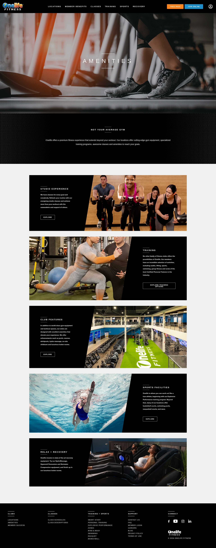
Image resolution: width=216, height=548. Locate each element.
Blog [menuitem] (130, 531)
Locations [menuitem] (54, 6)
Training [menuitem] (110, 6)
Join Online (194, 6)
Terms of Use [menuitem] (135, 536)
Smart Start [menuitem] (94, 520)
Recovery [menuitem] (139, 6)
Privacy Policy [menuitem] (135, 533)
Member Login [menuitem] (135, 525)
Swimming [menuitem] (93, 533)
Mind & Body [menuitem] (94, 531)
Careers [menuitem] (132, 528)
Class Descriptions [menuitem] (58, 522)
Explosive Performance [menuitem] (100, 525)
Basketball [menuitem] (93, 539)
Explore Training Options (159, 285)
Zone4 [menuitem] (91, 528)
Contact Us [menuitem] (134, 520)
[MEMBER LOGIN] (210, 7)
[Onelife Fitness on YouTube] (175, 522)
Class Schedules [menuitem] (56, 520)
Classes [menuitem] (96, 6)
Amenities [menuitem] (13, 522)
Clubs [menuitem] (11, 514)
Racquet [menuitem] (92, 536)
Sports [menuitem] (124, 6)
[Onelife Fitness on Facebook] (169, 522)
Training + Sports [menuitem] (98, 514)
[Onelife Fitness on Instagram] (182, 522)
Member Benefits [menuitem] (76, 6)
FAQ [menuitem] (130, 522)
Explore (47, 217)
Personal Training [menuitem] (97, 522)
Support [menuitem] (133, 514)
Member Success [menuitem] (16, 525)
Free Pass (175, 6)
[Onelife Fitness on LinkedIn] (189, 522)
